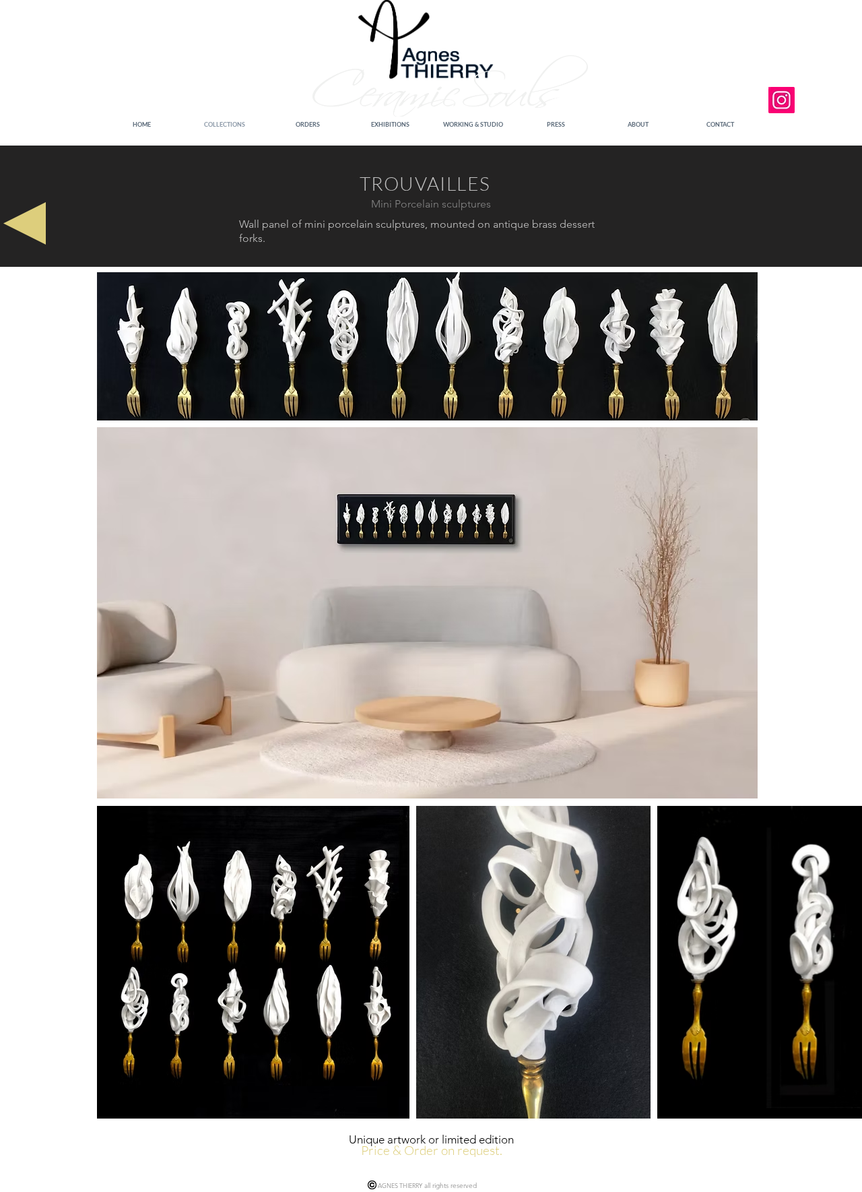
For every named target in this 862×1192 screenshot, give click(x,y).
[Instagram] (781, 100)
